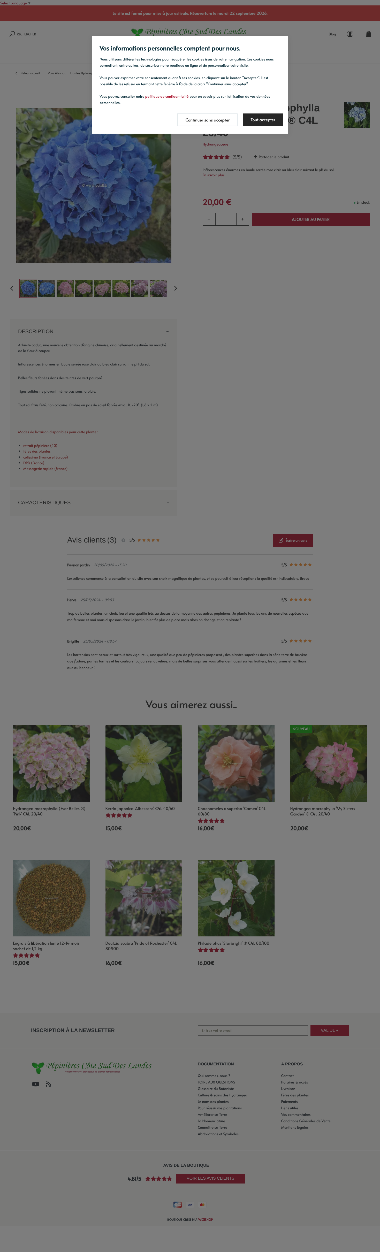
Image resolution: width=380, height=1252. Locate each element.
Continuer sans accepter (207, 120)
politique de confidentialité (167, 96)
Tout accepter (262, 120)
